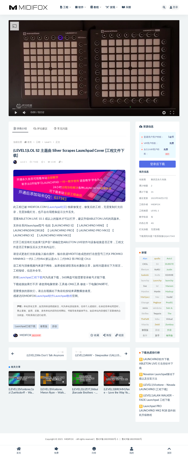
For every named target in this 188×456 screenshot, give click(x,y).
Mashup (169, 291)
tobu (157, 319)
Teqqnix (157, 313)
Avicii (169, 258)
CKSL (145, 264)
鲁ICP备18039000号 (132, 439)
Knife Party (157, 276)
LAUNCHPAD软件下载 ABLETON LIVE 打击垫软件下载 (156, 363)
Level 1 (48, 142)
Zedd (157, 324)
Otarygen (145, 303)
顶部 (169, 453)
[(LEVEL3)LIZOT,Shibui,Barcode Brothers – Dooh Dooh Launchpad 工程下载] (85, 378)
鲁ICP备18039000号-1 (107, 439)
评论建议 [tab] (42, 128)
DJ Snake (157, 265)
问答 (128, 7)
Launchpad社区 (57, 207)
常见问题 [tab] (62, 128)
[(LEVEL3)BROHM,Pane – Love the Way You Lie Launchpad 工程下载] (117, 378)
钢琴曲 (169, 335)
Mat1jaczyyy (145, 298)
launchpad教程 (169, 281)
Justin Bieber (169, 270)
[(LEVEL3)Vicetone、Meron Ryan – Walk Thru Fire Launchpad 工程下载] (53, 378)
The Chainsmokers (169, 314)
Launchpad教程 (63, 296)
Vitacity (145, 324)
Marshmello (145, 292)
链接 (121, 335)
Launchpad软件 (45, 296)
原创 (54, 326)
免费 (56, 453)
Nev (157, 297)
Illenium (145, 269)
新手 (157, 335)
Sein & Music (169, 309)
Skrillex (145, 313)
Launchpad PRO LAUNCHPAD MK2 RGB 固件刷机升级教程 (157, 410)
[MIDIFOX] (15, 162)
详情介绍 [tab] (22, 128)
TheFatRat (145, 320)
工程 (38, 142)
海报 (108, 335)
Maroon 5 (169, 287)
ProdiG (169, 302)
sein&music (157, 309)
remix (145, 308)
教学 (145, 335)
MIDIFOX (30, 335)
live (145, 286)
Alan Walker (145, 259)
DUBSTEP (169, 265)
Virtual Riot (169, 320)
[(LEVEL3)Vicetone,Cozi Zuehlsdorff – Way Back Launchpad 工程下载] (22, 378)
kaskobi (145, 275)
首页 (29, 142)
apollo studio (157, 259)
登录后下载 (157, 164)
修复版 (43, 326)
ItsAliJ (157, 269)
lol (157, 286)
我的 (131, 453)
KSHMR (169, 275)
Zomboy (169, 324)
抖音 (169, 330)
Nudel (169, 297)
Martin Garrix (157, 292)
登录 (175, 7)
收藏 (96, 335)
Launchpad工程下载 (30, 277)
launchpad (145, 281)
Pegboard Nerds (157, 303)
